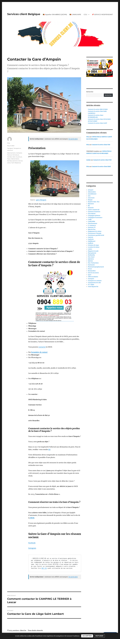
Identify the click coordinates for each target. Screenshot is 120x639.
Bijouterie (91, 204)
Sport (89, 275)
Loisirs (90, 249)
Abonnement (11, 153)
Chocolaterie (91, 213)
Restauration (92, 271)
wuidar (88, 160)
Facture (9, 155)
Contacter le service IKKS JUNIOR (98, 109)
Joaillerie (90, 243)
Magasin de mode (93, 251)
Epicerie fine (91, 229)
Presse (90, 269)
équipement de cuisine (94, 231)
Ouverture (19, 157)
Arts (89, 196)
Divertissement (92, 223)
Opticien (90, 261)
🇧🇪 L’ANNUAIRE (75, 14)
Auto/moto (91, 198)
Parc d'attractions (93, 263)
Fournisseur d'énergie (94, 233)
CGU (85, 14)
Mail (13, 157)
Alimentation (92, 192)
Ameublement (92, 194)
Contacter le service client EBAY (101, 166)
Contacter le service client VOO (101, 144)
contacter (42, 347)
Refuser (99, 636)
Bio (89, 206)
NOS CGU (44, 568)
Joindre (9, 157)
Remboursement (12, 161)
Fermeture (15, 155)
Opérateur (91, 259)
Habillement (91, 241)
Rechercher (89, 92)
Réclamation (15, 159)
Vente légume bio (93, 286)
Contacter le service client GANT (97, 123)
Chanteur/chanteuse (94, 211)
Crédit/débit (91, 221)
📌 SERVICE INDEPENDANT (102, 14)
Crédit (90, 219)
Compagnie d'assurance (95, 217)
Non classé (91, 257)
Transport (10, 148)
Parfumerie (91, 265)
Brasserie (91, 207)
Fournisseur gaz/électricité (96, 235)
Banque (90, 200)
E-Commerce (92, 225)
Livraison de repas (93, 245)
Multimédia (91, 255)
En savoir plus (73, 139)
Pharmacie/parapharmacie (96, 267)
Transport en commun (95, 280)
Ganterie (90, 237)
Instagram (32, 548)
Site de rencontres (93, 273)
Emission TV (92, 227)
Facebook (31, 543)
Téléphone (17, 163)
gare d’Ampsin (41, 200)
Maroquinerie (92, 253)
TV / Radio (91, 284)
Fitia (8, 143)
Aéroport (90, 190)
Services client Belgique (23, 14)
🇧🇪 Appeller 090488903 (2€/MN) (55, 14)
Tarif (12, 163)
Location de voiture (93, 247)
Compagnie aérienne (94, 215)
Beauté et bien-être (93, 202)
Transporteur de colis (94, 282)
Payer (9, 159)
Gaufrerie (91, 239)
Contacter (19, 153)
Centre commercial (93, 209)
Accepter (87, 636)
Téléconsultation (93, 277)
